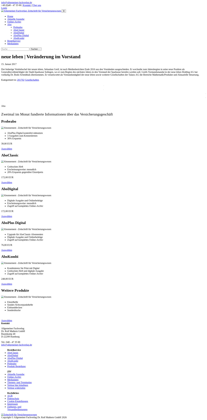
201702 (20, 80)
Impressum (12, 404)
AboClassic (18, 30)
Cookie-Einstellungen (17, 401)
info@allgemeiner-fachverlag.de (16, 2)
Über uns (36, 5)
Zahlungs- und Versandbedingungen (17, 408)
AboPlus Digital (21, 35)
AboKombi (18, 38)
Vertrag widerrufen (16, 388)
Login (4, 8)
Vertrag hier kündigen (17, 385)
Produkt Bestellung (16, 366)
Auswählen (6, 148)
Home (10, 16)
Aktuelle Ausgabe (15, 19)
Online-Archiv (14, 21)
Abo (9, 24)
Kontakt (27, 5)
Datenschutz (13, 398)
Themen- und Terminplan (19, 382)
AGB (10, 396)
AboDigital (18, 32)
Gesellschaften (32, 80)
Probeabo (17, 27)
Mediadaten (12, 43)
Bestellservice (13, 41)
